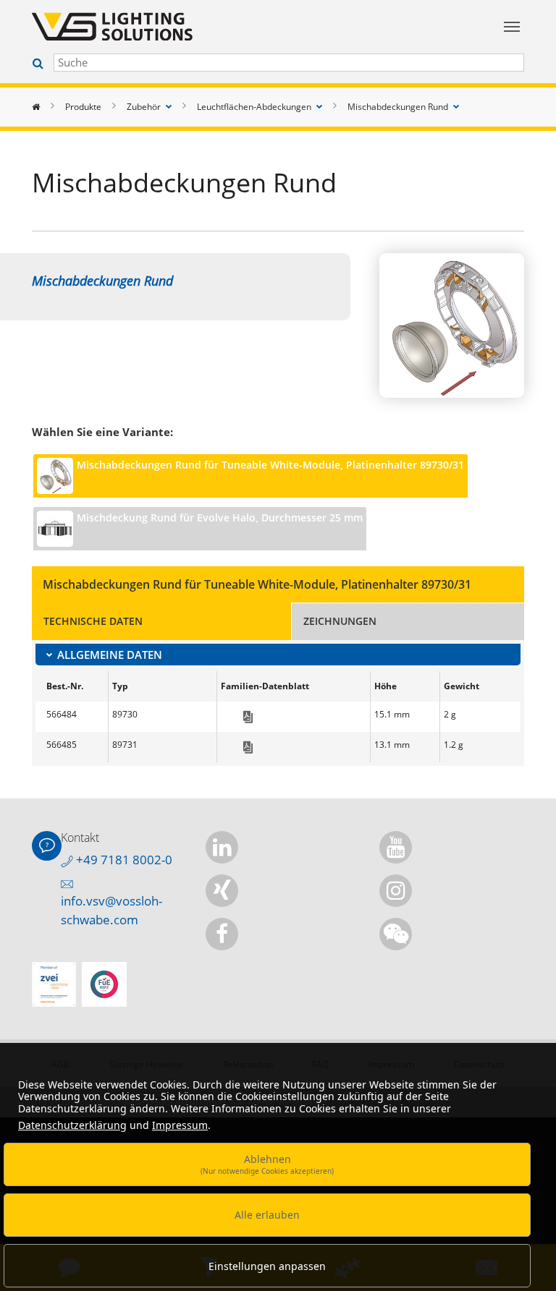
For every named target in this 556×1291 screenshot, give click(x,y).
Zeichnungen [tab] (339, 621)
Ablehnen (267, 1164)
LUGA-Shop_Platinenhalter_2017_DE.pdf (248, 717)
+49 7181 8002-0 (122, 859)
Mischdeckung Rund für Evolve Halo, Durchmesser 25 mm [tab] (220, 517)
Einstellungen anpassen (267, 1266)
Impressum (180, 1125)
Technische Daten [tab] (93, 621)
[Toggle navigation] (512, 26)
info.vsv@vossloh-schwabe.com (111, 910)
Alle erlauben (267, 1215)
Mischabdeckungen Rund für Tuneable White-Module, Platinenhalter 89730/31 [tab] (270, 465)
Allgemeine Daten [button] (109, 654)
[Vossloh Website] (213, 26)
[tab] (278, 654)
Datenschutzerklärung (72, 1125)
